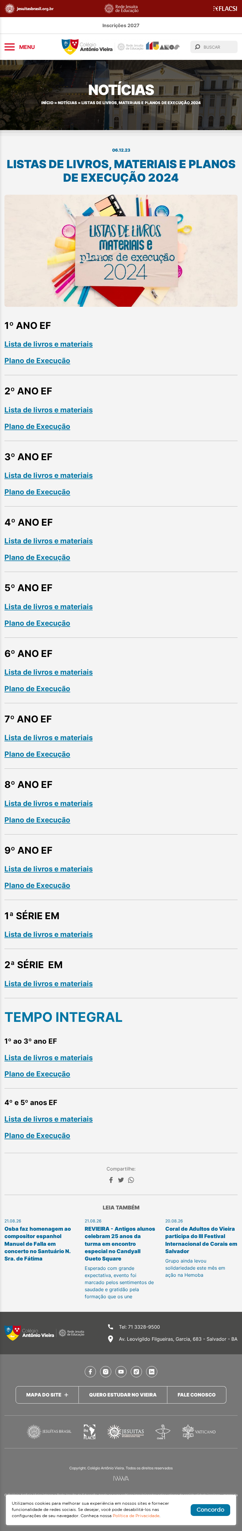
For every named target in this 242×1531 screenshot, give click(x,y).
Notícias (67, 103)
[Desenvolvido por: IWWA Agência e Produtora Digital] (121, 1478)
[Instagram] (105, 1371)
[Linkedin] (151, 1371)
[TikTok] (136, 1371)
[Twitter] (121, 1180)
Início (47, 103)
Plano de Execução (37, 360)
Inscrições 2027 (121, 25)
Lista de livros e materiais (48, 344)
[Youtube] (121, 1371)
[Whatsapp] (131, 1180)
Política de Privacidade (136, 1516)
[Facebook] (111, 1180)
